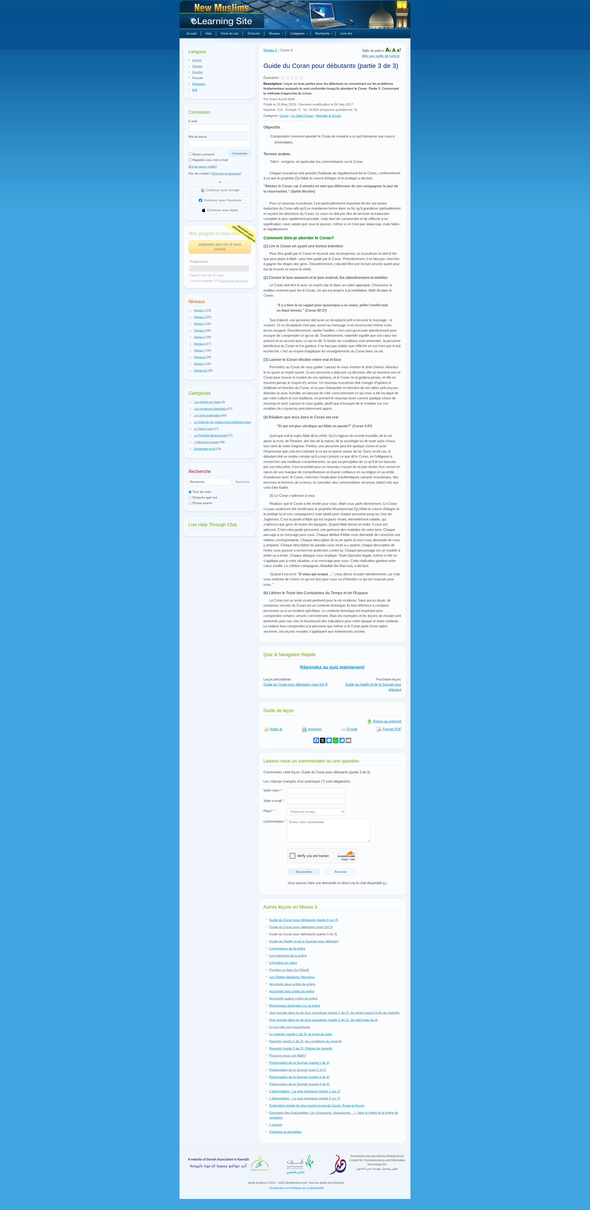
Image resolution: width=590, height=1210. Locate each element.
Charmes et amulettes (285, 1132)
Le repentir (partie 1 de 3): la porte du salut (300, 1034)
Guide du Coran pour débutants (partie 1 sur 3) (303, 920)
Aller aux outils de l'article (381, 56)
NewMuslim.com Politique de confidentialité (296, 1188)
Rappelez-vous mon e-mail (210, 160)
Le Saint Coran (302, 115)
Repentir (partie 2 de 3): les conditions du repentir (305, 1041)
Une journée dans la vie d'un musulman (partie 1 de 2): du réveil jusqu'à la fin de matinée (334, 1012)
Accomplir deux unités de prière (292, 984)
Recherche (322, 33)
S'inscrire (254, 33)
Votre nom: (272, 790)
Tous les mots (201, 492)
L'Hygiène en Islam (283, 962)
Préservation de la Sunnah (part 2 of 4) (297, 1070)
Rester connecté (203, 154)
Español (197, 72)
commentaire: (274, 821)
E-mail (193, 121)
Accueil (191, 33)
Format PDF (391, 729)
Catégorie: (271, 115)
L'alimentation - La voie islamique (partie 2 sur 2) (304, 1098)
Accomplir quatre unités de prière (293, 998)
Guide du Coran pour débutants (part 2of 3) (295, 684)
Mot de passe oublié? (203, 166)
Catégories (297, 33)
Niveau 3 (270, 50)
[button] (190, 311)
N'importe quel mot (204, 497)
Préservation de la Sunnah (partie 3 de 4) (299, 1077)
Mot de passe (198, 136)
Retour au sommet (386, 721)
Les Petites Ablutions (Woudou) (292, 977)
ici (384, 883)
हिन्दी (194, 90)
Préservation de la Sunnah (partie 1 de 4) (299, 1062)
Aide (209, 33)
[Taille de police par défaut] (394, 51)
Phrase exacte (202, 503)
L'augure (275, 1124)
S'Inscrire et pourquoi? (226, 173)
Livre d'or (346, 33)
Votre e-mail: (274, 801)
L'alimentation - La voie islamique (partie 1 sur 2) (304, 1091)
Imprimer (314, 729)
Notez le (275, 729)
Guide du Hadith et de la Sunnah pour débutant (303, 941)
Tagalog (197, 66)
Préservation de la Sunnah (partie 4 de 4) (299, 1084)
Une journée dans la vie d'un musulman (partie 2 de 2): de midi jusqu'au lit (323, 1020)
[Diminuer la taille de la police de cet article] (399, 51)
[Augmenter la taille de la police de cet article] (388, 51)
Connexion (239, 153)
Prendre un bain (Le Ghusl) (289, 970)
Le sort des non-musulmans (289, 1027)
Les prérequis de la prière (288, 955)
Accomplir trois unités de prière (291, 991)
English (197, 60)
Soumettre (304, 872)
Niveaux (274, 33)
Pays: (268, 811)
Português (198, 84)
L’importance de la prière (287, 948)
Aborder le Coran (328, 115)
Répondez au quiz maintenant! (332, 667)
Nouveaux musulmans (222, 16)
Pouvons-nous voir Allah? (287, 1055)
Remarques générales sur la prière (294, 1005)
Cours (284, 115)
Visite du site (229, 33)
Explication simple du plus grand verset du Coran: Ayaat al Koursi (316, 1105)
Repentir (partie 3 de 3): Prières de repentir (300, 1048)
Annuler (340, 872)
